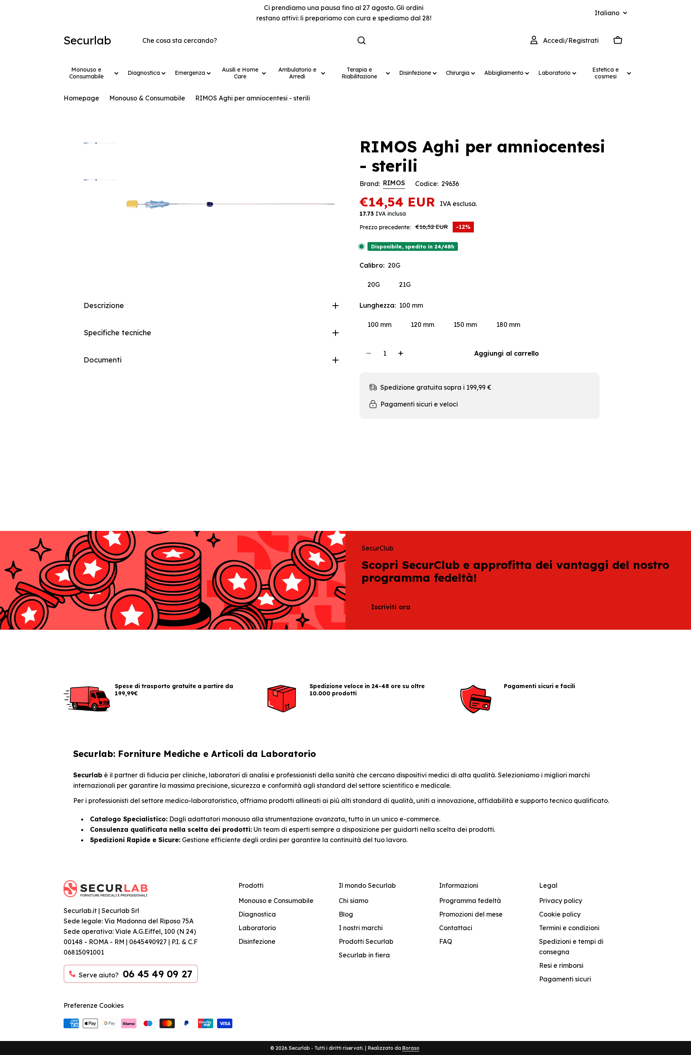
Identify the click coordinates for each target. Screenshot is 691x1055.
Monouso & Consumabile (147, 98)
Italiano (607, 13)
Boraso (410, 1048)
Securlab (87, 40)
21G (405, 284)
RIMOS (394, 183)
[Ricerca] (361, 40)
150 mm (465, 324)
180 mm (508, 324)
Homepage (81, 98)
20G (373, 284)
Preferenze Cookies (94, 1005)
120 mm (422, 324)
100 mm (379, 324)
